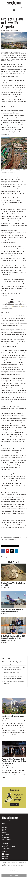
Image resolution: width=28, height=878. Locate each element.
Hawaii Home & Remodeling (8, 846)
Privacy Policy (5, 837)
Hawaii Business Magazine (14, 3)
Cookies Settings (14, 871)
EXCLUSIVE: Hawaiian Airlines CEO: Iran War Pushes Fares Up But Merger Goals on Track (13, 638)
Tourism (17, 546)
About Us (4, 827)
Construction (4, 546)
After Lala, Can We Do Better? (11, 672)
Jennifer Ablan (7, 587)
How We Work (5, 834)
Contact (4, 835)
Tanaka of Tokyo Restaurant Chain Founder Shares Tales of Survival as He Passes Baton (14, 761)
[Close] (25, 862)
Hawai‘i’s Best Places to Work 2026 (14, 716)
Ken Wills (5, 614)
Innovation (11, 546)
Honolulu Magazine (6, 849)
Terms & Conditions (6, 839)
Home (10, 820)
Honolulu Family (6, 848)
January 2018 (18, 537)
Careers (4, 829)
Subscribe (4, 830)
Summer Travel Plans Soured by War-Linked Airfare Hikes (12, 610)
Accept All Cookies (14, 875)
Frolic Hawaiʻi (5, 843)
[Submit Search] (21, 7)
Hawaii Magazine (6, 844)
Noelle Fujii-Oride (17, 30)
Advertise (4, 832)
